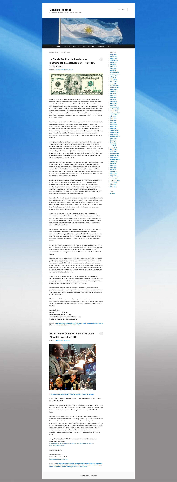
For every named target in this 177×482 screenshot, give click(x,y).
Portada (84, 323)
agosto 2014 (113, 161)
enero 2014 (113, 175)
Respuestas (76, 325)
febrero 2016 (113, 126)
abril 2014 (113, 169)
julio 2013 (113, 185)
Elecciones (91, 46)
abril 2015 (113, 146)
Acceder (112, 193)
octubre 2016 (114, 111)
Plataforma (76, 46)
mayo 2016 (113, 120)
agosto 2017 (113, 91)
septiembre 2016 (115, 113)
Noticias (79, 323)
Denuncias (92, 463)
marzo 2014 (113, 171)
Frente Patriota (101, 46)
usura (70, 325)
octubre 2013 (114, 179)
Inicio (51, 46)
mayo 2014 (113, 167)
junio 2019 (113, 66)
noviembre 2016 (114, 109)
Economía (73, 323)
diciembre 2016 (114, 107)
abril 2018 (113, 78)
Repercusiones (77, 465)
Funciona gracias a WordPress (88, 475)
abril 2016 (113, 122)
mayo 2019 (113, 68)
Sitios (109, 46)
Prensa (83, 46)
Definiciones (85, 463)
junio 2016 (113, 119)
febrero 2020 (113, 58)
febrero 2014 (113, 173)
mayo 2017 (113, 97)
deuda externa (59, 325)
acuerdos (90, 465)
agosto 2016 (113, 115)
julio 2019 (113, 64)
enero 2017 (113, 105)
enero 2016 (113, 128)
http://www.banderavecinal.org (58, 459)
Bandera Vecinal (60, 10)
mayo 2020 (113, 54)
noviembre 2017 (114, 87)
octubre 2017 (114, 89)
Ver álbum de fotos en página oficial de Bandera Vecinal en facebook (72, 394)
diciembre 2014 (114, 153)
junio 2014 (113, 165)
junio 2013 (113, 186)
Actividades (67, 46)
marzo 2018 (113, 80)
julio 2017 (113, 93)
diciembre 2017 (114, 86)
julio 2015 (113, 140)
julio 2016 (113, 117)
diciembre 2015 (114, 130)
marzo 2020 (113, 56)
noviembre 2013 (114, 177)
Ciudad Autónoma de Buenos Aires (72, 463)
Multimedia (52, 465)
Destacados (99, 463)
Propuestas (90, 323)
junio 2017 (113, 95)
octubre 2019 (114, 60)
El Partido (58, 46)
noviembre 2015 (114, 132)
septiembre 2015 (115, 136)
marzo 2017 (113, 101)
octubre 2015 (114, 134)
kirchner (66, 325)
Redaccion (70, 70)
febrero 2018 (113, 82)
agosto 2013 (113, 183)
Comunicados (67, 323)
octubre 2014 (114, 157)
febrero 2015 (113, 150)
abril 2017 (113, 99)
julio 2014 (113, 163)
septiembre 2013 (115, 181)
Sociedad (95, 323)
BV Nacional (59, 323)
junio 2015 (113, 142)
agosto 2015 (113, 138)
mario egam (70, 466)
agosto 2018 (113, 76)
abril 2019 (113, 70)
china (99, 465)
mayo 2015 (113, 144)
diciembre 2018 (114, 72)
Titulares (101, 323)
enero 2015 (113, 152)
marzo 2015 (113, 148)
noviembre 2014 (114, 155)
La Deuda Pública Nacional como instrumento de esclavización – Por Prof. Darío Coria (72, 62)
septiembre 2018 (115, 74)
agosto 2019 (113, 62)
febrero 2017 (113, 103)
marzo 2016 (113, 124)
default (51, 466)
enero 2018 (113, 84)
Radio (71, 465)
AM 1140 (95, 465)
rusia (74, 466)
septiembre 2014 (115, 159)
